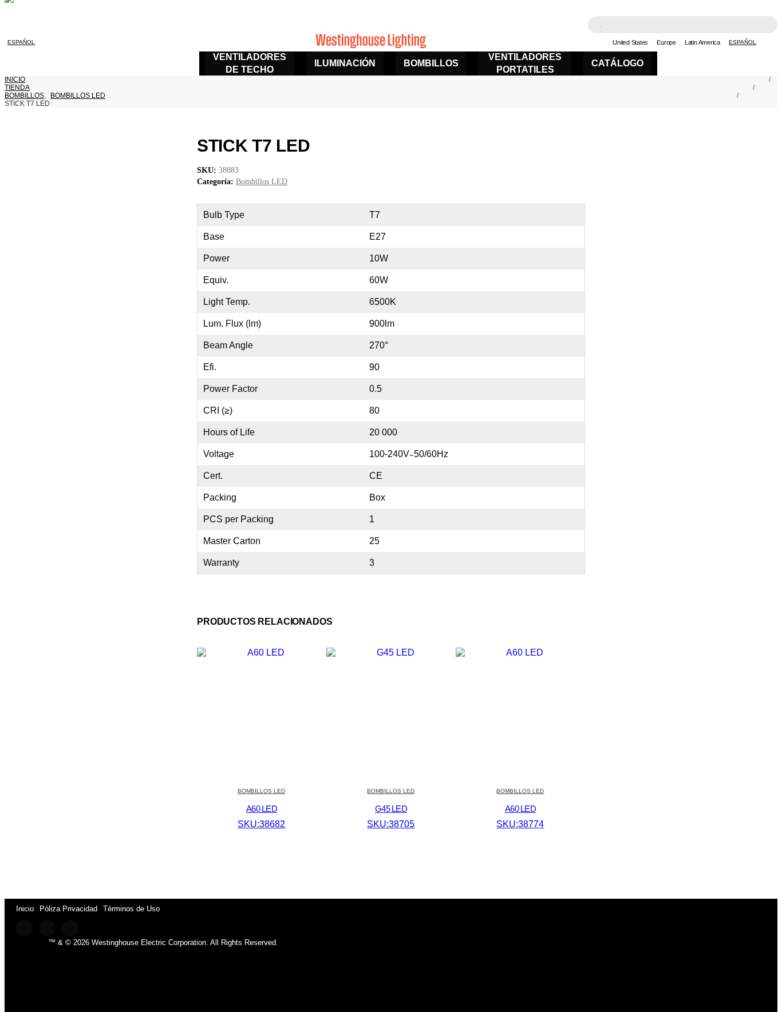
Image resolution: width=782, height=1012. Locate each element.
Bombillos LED (261, 181)
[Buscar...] (761, 25)
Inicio (25, 908)
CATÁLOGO (617, 63)
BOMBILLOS (431, 63)
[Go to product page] (261, 652)
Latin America (702, 42)
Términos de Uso (131, 908)
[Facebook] (24, 928)
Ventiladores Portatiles (525, 63)
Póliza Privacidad (68, 908)
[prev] (554, 146)
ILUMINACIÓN (345, 63)
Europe (666, 42)
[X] (47, 928)
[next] (571, 146)
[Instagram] (69, 928)
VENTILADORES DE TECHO (249, 63)
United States (630, 42)
